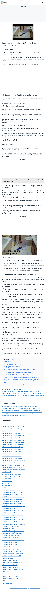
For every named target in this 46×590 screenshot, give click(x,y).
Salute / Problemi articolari (10, 560)
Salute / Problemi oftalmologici (11, 574)
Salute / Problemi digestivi (9, 565)
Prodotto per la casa (8, 558)
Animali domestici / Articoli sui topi (12, 456)
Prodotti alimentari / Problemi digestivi (13, 524)
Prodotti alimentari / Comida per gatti (13, 506)
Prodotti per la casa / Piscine (10, 535)
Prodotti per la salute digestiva (11, 542)
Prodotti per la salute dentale (11, 538)
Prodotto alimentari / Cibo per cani (12, 553)
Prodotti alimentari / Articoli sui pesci (13, 497)
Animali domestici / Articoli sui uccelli (13, 458)
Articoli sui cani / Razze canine (11, 476)
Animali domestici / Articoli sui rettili (12, 451)
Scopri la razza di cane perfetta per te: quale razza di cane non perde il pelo (19, 406)
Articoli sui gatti (6, 479)
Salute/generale (7, 583)
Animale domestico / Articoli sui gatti (13, 429)
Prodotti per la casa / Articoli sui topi (13, 533)
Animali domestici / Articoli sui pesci (12, 449)
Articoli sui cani (6, 472)
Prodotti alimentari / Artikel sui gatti (12, 499)
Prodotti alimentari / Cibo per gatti (12, 504)
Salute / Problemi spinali (9, 581)
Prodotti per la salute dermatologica (13, 540)
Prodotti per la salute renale (10, 549)
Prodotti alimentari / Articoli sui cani (12, 490)
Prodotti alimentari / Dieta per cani (12, 510)
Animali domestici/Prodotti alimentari (13, 465)
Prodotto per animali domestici (11, 556)
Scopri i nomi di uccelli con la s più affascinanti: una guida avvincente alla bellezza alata (22, 412)
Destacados (5, 483)
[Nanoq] (5, 2)
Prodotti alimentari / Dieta (10, 508)
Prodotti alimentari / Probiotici (11, 522)
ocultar (13, 359)
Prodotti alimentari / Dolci (9, 517)
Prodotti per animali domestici (13, 389)
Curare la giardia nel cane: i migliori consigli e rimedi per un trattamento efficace (21, 408)
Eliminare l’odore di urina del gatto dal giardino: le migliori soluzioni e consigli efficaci (21, 410)
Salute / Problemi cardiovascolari (12, 563)
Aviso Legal (26, 588)
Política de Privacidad (16, 588)
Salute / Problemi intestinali (10, 572)
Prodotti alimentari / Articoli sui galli (12, 492)
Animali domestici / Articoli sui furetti (13, 445)
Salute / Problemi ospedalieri (10, 576)
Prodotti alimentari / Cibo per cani (12, 501)
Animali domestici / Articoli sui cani (12, 433)
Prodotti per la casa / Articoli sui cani (13, 531)
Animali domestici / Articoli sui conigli (13, 440)
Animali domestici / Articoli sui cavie (12, 438)
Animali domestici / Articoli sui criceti (13, 442)
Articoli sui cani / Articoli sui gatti (11, 474)
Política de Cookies (35, 588)
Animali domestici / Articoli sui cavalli (13, 435)
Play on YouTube (7, 257)
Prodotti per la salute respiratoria (12, 551)
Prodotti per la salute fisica (10, 544)
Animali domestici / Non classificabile (13, 463)
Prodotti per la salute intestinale (11, 547)
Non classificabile (7, 485)
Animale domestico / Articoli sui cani (13, 426)
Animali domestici (7, 431)
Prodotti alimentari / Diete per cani (12, 515)
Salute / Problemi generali (10, 567)
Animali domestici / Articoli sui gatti (12, 447)
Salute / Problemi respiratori (10, 578)
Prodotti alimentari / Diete (9, 513)
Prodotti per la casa (8, 528)
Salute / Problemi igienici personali (12, 569)
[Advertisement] (23, 14)
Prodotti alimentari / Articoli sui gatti (12, 494)
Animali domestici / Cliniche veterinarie (13, 460)
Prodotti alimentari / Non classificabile (13, 519)
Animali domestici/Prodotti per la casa (13, 467)
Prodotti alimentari (7, 488)
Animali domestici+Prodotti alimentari (13, 469)
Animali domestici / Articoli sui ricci (12, 454)
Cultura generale (7, 481)
